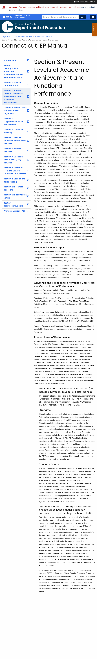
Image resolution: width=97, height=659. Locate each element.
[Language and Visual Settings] (93, 17)
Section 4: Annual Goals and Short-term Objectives (15, 110)
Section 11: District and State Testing (14, 180)
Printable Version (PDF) (15, 211)
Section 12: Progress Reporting (13, 188)
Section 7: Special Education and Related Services (15, 140)
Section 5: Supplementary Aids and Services (13, 121)
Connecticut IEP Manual (43, 37)
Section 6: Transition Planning (13, 131)
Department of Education (23, 37)
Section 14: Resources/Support (13, 204)
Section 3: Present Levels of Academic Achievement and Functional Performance (13, 96)
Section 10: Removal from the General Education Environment (15, 170)
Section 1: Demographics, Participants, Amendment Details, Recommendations (13, 71)
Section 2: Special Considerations (12, 84)
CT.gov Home (6, 37)
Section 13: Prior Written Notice (15, 196)
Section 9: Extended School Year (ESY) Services (13, 159)
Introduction (10, 60)
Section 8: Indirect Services (12, 150)
